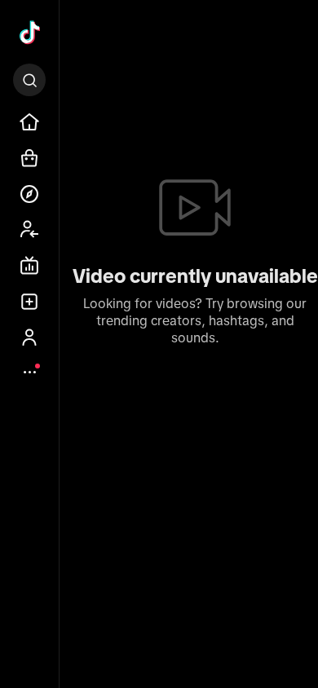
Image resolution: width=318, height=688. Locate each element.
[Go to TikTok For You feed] (30, 33)
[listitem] (29, 122)
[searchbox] (29, 80)
